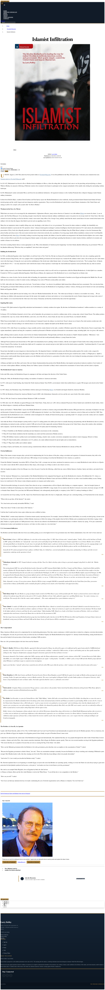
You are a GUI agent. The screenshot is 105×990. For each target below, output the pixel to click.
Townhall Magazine (11, 29)
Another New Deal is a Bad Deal (12, 870)
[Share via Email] (73, 144)
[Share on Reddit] (59, 144)
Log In (4, 944)
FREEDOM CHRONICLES (10, 12)
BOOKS (5, 14)
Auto (5, 905)
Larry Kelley (54, 154)
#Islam (82, 213)
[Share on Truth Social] (52, 144)
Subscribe (3, 21)
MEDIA (5, 13)
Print (15, 150)
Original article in (11, 179)
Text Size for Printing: (5, 169)
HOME (5, 11)
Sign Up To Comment (80, 878)
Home (7, 26)
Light (6, 901)
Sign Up (5, 942)
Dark (6, 903)
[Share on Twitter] (39, 144)
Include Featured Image (7, 168)
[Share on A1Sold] (66, 144)
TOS (4, 950)
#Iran (17, 235)
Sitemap (2, 938)
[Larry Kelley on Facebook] (3, 975)
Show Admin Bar (5, 1)
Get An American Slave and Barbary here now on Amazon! (15, 793)
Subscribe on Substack (33, 862)
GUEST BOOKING (8, 17)
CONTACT (6, 18)
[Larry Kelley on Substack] (10, 975)
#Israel (51, 390)
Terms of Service (4, 934)
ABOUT (5, 16)
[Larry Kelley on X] (7, 975)
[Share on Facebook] (32, 144)
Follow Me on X (22, 862)
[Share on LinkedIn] (46, 144)
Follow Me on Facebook (9, 862)
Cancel (2, 171)
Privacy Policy (4, 936)
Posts (4, 947)
